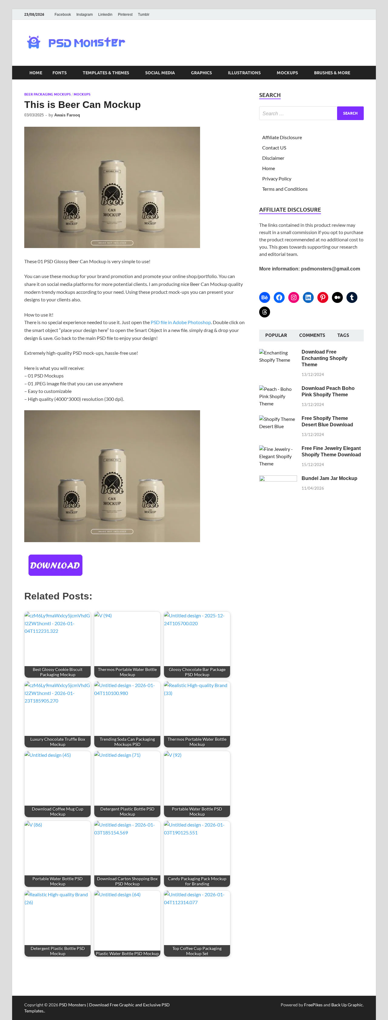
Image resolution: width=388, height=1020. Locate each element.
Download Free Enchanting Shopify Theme (324, 358)
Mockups (287, 72)
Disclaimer (273, 158)
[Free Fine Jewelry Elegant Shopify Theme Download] (278, 449)
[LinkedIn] (308, 297)
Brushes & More (332, 72)
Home (35, 72)
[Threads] (264, 312)
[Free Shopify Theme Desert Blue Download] (278, 419)
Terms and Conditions (285, 189)
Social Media (160, 72)
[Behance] (264, 297)
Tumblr (143, 14)
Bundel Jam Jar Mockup (329, 478)
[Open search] (360, 73)
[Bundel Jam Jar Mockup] (278, 479)
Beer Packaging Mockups (47, 94)
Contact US (274, 147)
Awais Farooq (67, 115)
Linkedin (105, 14)
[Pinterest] (322, 297)
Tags (343, 335)
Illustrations (244, 72)
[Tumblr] (351, 297)
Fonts (59, 72)
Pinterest (125, 14)
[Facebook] (279, 297)
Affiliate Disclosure (282, 137)
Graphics (201, 72)
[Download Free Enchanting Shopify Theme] (278, 352)
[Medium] (337, 297)
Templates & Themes (106, 72)
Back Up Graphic (347, 1004)
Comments (312, 335)
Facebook (63, 14)
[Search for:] (311, 113)
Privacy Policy (276, 178)
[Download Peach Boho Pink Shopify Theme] (278, 389)
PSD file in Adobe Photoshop (181, 322)
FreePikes (313, 1004)
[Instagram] (293, 297)
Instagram (84, 14)
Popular (276, 335)
